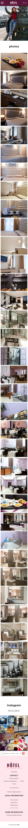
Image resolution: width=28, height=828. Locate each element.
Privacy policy (14, 800)
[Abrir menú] (2, 2)
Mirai (18, 824)
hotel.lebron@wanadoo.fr (14, 792)
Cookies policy (14, 805)
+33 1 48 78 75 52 (14, 788)
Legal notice (14, 802)
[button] (23, 753)
